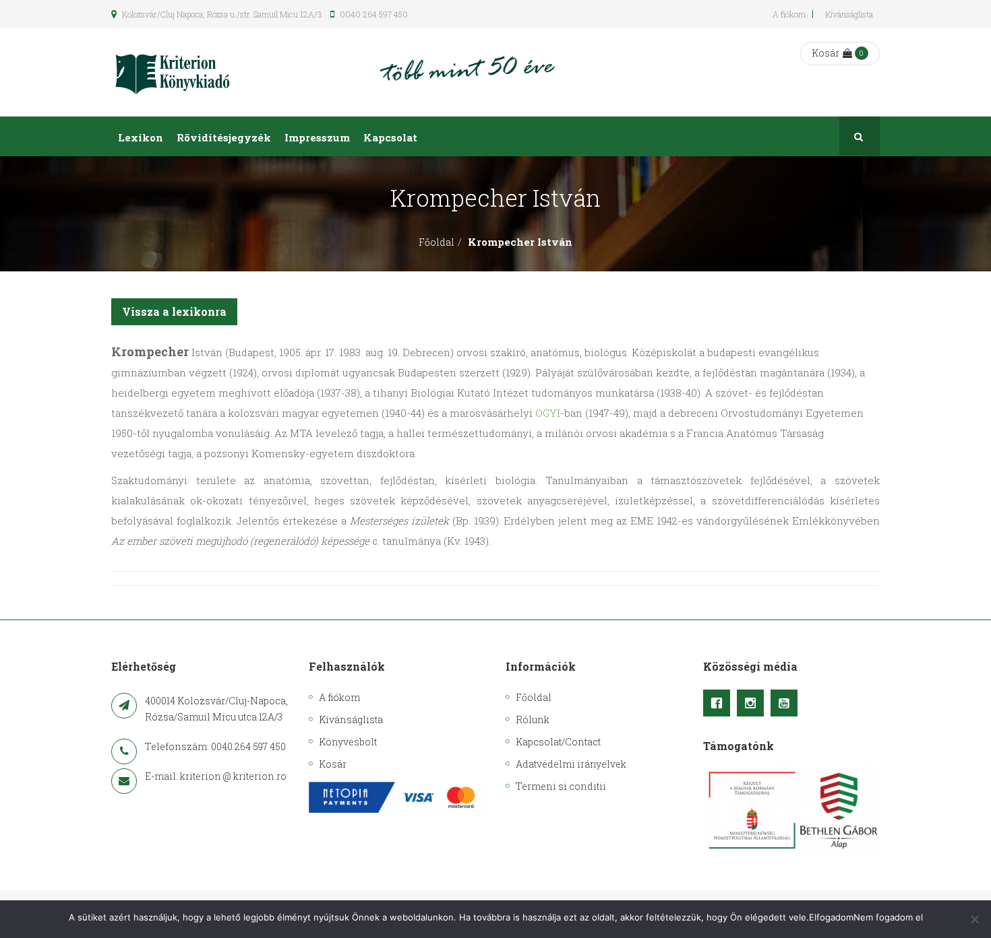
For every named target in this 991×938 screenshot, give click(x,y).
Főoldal (436, 242)
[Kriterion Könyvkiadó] (172, 72)
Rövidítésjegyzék (224, 137)
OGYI (547, 413)
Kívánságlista (849, 14)
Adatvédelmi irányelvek (571, 764)
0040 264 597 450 (373, 14)
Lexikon (140, 137)
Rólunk (532, 719)
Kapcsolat (390, 137)
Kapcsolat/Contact (558, 741)
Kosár (825, 52)
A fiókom (789, 14)
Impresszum (317, 137)
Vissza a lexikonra (174, 311)
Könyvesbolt (348, 741)
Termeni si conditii (561, 786)
